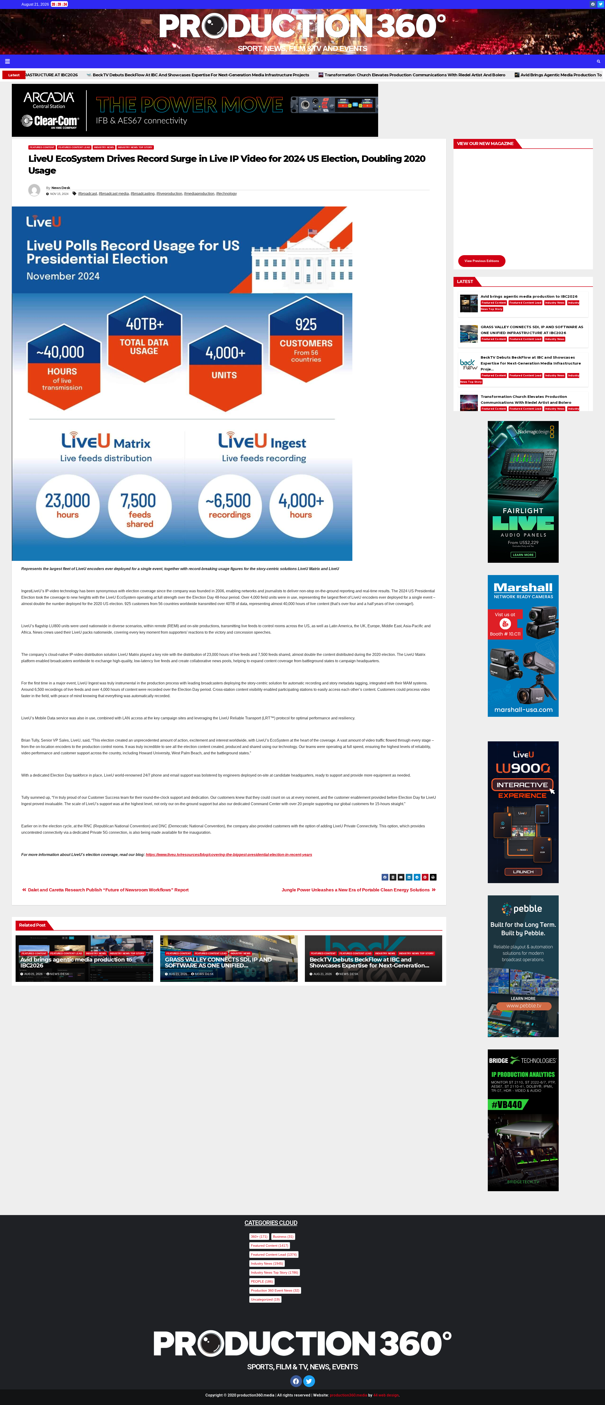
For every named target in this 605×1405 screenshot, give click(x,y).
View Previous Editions (482, 261)
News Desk (61, 188)
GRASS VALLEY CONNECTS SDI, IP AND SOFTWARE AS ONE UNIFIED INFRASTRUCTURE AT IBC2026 (218, 965)
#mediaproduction (199, 194)
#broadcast (87, 194)
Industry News (104, 147)
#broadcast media (114, 194)
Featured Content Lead (74, 147)
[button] (290, 61)
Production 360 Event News (275, 1290)
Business (283, 1236)
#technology (226, 194)
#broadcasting (143, 194)
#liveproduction (169, 194)
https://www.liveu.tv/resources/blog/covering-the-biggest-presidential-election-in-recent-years (229, 855)
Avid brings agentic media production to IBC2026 (375, 75)
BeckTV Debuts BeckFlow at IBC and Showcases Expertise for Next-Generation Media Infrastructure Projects (367, 965)
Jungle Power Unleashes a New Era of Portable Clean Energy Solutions (356, 889)
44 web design (386, 1395)
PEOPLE (262, 1281)
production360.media (348, 1395)
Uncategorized (265, 1299)
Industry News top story (135, 147)
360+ (259, 1236)
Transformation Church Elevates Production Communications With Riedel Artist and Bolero (220, 75)
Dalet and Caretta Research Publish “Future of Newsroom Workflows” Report (108, 889)
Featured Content (42, 147)
